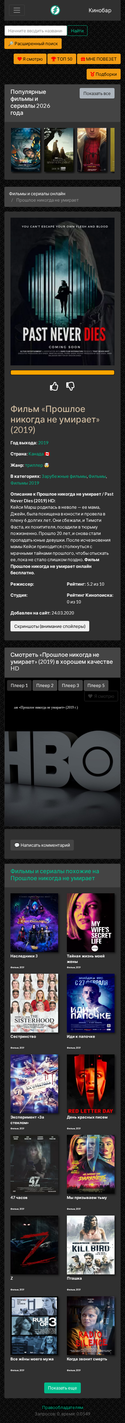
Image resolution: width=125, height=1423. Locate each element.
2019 (43, 442)
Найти (77, 30)
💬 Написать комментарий (42, 845)
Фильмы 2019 (24, 482)
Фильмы (97, 476)
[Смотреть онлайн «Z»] (34, 1244)
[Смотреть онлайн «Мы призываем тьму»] (91, 1164)
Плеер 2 (44, 685)
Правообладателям (62, 1407)
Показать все (97, 93)
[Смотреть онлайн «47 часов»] (34, 1164)
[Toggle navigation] (17, 10)
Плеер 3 (70, 685)
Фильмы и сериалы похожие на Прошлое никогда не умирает (54, 874)
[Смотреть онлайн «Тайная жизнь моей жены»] (91, 922)
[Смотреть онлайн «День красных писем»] (91, 1083)
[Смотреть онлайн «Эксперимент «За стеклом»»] (34, 1083)
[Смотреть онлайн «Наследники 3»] (34, 922)
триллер (34, 465)
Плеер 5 (96, 685)
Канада (36, 453)
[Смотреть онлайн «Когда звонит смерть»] (91, 1325)
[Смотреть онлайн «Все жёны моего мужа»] (34, 1325)
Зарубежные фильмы (64, 476)
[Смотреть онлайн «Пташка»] (91, 1244)
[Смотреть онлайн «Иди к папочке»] (91, 1003)
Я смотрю (103, 696)
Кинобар (100, 10)
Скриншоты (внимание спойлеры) (49, 626)
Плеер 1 (19, 685)
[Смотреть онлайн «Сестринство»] (34, 1003)
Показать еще (62, 1387)
